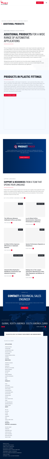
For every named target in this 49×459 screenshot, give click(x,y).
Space (6, 377)
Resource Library (8, 427)
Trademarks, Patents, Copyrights (10, 451)
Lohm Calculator (8, 432)
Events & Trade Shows (9, 419)
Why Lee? (6, 409)
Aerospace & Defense (9, 362)
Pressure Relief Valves (9, 387)
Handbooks (7, 428)
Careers (6, 414)
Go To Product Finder (10, 95)
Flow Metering (7, 348)
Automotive (9, 20)
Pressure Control (8, 351)
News (6, 417)
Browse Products (24, 157)
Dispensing (7, 358)
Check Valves (7, 385)
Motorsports (7, 371)
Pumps (6, 400)
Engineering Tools (8, 430)
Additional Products (9, 403)
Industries (3, 20)
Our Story (7, 411)
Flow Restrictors (8, 390)
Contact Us (39, 2)
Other (6, 379)
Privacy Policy (6, 443)
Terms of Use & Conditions (8, 446)
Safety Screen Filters (9, 398)
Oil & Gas (6, 372)
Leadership (7, 416)
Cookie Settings (6, 454)
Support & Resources (10, 424)
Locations (7, 421)
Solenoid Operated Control (10, 355)
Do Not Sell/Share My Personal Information (12, 452)
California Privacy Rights (8, 445)
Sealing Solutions (8, 346)
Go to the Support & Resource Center (14, 197)
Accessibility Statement (8, 448)
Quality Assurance (8, 433)
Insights (7, 422)
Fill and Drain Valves (9, 402)
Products (15, 20)
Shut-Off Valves (8, 393)
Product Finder (8, 405)
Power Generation (8, 374)
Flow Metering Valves (9, 392)
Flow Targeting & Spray (9, 350)
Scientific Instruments (9, 376)
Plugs (6, 383)
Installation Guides (8, 435)
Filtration (7, 356)
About (6, 406)
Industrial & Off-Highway (9, 367)
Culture (6, 412)
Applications (8, 344)
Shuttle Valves (7, 388)
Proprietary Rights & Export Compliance (11, 449)
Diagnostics (7, 366)
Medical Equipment (8, 369)
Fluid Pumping (7, 353)
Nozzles (6, 397)
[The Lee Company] (4, 2)
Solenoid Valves (8, 395)
